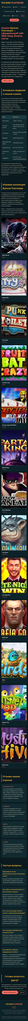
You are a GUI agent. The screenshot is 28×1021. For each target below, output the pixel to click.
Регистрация (14, 20)
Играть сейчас (7, 81)
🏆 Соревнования (6, 7)
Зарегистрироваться (10, 992)
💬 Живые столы (20, 11)
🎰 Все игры (15, 15)
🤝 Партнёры (6, 15)
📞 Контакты (23, 7)
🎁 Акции (15, 7)
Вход (22, 15)
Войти (22, 992)
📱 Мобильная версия (8, 11)
